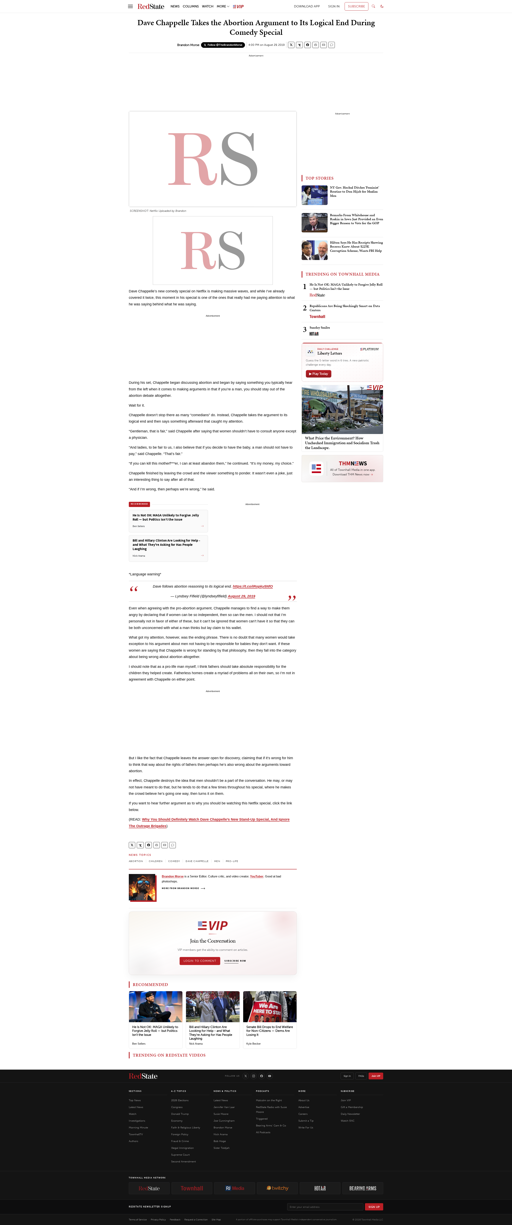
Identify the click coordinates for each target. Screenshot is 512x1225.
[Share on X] (291, 45)
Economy (176, 1120)
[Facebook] (261, 1076)
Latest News (136, 1107)
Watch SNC (347, 1120)
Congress (177, 1107)
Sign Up (374, 1206)
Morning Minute (138, 1127)
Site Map (216, 1219)
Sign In (347, 1076)
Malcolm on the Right (269, 1100)
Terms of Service (138, 1219)
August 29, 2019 (241, 596)
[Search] (373, 6)
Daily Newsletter (350, 1113)
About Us (303, 1100)
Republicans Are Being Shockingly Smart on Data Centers (345, 307)
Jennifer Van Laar (224, 1107)
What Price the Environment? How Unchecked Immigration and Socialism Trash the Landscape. (342, 443)
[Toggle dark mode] (382, 6)
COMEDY (174, 861)
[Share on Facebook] (307, 45)
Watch (132, 1113)
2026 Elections (180, 1100)
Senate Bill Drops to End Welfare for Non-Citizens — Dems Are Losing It (269, 1030)
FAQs (361, 1076)
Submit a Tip (306, 1120)
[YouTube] (269, 1076)
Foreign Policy (179, 1134)
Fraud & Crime (180, 1141)
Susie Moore (221, 1113)
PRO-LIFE (232, 861)
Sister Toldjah (222, 1147)
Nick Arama (196, 1043)
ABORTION (136, 861)
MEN (217, 861)
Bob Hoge (220, 1141)
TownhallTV (136, 1134)
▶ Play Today (318, 374)
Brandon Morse (188, 45)
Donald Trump (180, 1113)
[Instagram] (253, 1076)
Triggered (262, 1118)
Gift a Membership (352, 1107)
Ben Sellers (139, 1043)
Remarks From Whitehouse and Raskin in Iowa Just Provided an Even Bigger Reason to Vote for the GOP (356, 219)
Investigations (137, 1120)
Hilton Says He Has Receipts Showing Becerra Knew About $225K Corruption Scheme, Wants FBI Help (356, 246)
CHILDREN (156, 861)
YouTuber (256, 876)
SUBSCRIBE (356, 6)
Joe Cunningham (224, 1120)
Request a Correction (196, 1219)
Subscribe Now (235, 961)
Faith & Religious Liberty (185, 1127)
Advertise (303, 1107)
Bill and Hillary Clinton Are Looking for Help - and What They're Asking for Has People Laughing (210, 1032)
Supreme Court (180, 1154)
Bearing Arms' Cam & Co (271, 1125)
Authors (133, 1141)
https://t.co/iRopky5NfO (253, 586)
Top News (135, 1100)
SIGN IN (334, 6)
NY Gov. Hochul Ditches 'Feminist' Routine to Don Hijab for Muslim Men (354, 191)
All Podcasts (263, 1132)
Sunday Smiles (320, 327)
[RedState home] (143, 1076)
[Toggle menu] (130, 6)
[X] (245, 1076)
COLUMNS (191, 6)
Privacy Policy (158, 1219)
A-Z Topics (178, 1091)
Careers (303, 1113)
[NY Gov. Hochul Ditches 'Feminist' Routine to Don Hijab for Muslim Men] (315, 195)
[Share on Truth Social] (299, 45)
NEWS (175, 6)
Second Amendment (183, 1161)
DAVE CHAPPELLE (197, 861)
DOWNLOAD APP (307, 6)
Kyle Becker (253, 1043)
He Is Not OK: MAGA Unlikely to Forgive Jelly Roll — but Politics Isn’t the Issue (155, 1030)
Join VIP (376, 1076)
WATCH (207, 6)
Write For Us (305, 1127)
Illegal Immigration (182, 1147)
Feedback (175, 1219)
